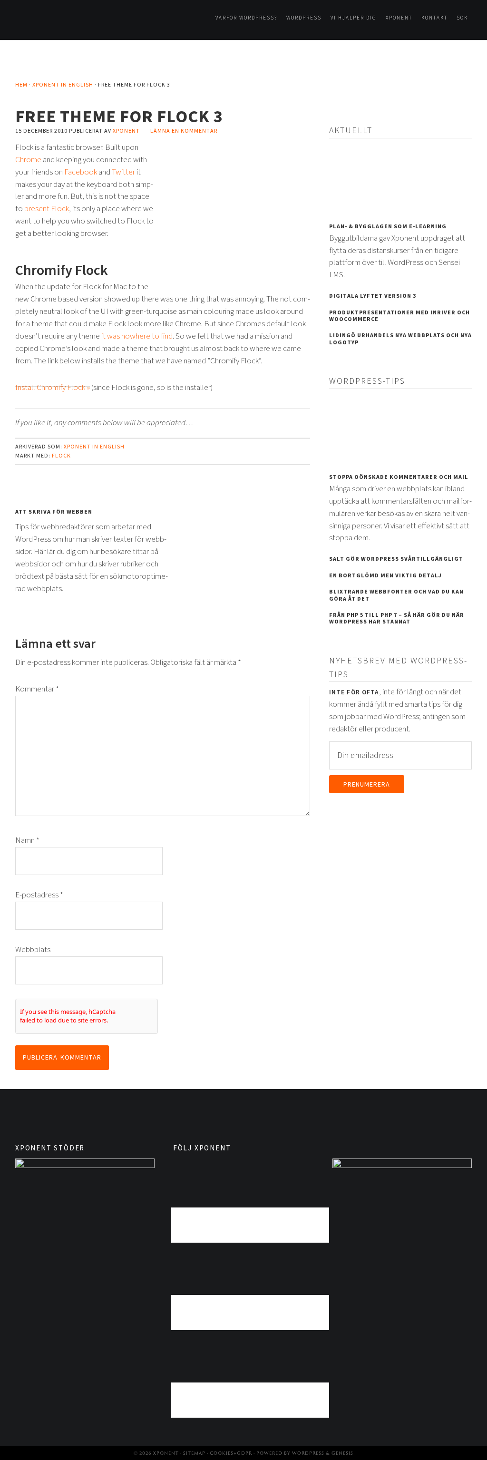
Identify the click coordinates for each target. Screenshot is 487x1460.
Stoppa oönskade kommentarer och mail (398, 477)
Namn (27, 840)
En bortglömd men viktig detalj (385, 576)
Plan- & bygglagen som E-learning (388, 227)
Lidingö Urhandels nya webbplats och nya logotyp (400, 338)
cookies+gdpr (231, 1453)
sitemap (194, 1453)
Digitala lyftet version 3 (372, 296)
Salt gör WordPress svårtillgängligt (396, 559)
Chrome (28, 159)
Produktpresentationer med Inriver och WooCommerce (399, 316)
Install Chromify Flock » (52, 387)
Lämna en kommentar (183, 131)
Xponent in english (94, 447)
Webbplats (32, 949)
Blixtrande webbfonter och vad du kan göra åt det (396, 595)
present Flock (46, 208)
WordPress (308, 1453)
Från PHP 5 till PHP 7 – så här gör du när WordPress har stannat (396, 618)
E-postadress (39, 895)
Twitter (123, 172)
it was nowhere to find (137, 336)
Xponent (62, 23)
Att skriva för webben (53, 512)
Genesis (342, 1453)
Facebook (80, 172)
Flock (61, 456)
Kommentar (37, 689)
